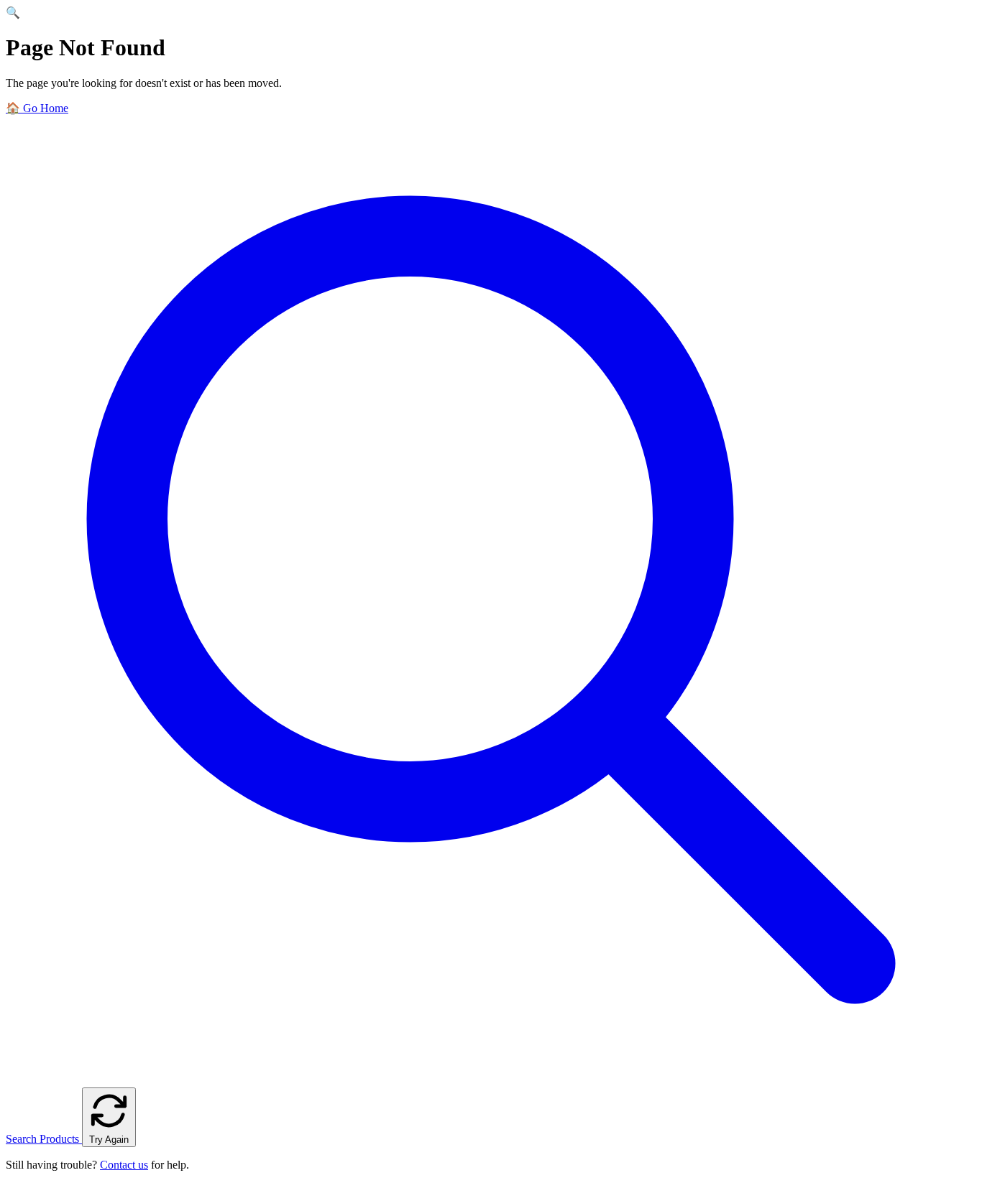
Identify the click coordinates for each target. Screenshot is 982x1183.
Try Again (109, 1139)
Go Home (37, 108)
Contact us (124, 1165)
